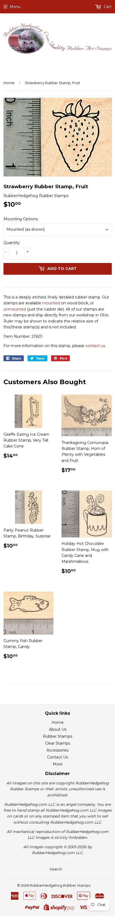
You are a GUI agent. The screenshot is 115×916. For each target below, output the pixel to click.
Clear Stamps (57, 743)
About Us (57, 729)
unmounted (14, 309)
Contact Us (57, 757)
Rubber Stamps (57, 736)
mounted (51, 303)
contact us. (95, 345)
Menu (15, 6)
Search (55, 869)
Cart (107, 6)
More (58, 764)
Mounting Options (20, 219)
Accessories (57, 750)
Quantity (11, 242)
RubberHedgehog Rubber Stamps (60, 885)
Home (8, 83)
